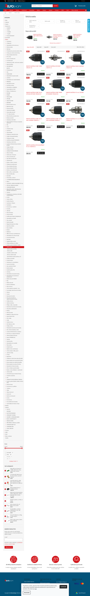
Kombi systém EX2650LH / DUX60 (13, 245)
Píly (7, 125)
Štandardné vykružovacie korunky (14, 328)
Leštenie (8, 78)
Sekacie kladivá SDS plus (12, 335)
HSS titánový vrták (11, 324)
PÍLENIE (8, 95)
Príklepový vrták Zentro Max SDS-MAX (15, 358)
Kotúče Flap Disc (10, 201)
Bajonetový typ (10, 106)
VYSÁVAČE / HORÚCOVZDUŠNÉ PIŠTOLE (15, 183)
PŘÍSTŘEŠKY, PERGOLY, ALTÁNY (13, 423)
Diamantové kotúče (11, 296)
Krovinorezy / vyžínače (11, 207)
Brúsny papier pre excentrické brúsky (15, 360)
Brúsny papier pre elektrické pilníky (14, 362)
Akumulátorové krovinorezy (12, 45)
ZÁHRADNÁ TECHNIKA (11, 415)
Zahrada (7, 22)
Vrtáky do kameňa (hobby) (12, 136)
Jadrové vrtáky (10, 352)
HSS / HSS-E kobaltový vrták (13, 330)
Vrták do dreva (10, 322)
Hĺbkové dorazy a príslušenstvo (13, 233)
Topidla (8, 34)
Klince (8, 181)
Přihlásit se (9, 547)
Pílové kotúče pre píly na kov (13, 116)
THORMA (9, 32)
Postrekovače (10, 60)
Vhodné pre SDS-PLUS (11, 142)
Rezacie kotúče (10, 108)
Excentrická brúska (11, 237)
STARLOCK (9, 43)
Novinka (9, 456)
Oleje (8, 390)
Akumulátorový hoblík (11, 218)
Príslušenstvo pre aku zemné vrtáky (14, 51)
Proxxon (7, 430)
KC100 (8, 197)
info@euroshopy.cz (62, 582)
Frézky (8, 354)
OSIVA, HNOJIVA (10, 428)
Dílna (6, 20)
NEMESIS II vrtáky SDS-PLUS (12, 314)
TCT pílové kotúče (11, 114)
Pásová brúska (10, 212)
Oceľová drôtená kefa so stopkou (14, 331)
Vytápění (8, 28)
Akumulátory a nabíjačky (12, 87)
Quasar (8, 292)
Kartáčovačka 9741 (11, 270)
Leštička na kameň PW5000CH (13, 140)
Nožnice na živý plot (11, 396)
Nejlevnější (39, 47)
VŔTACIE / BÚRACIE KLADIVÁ (12, 185)
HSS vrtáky (9, 318)
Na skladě (10, 452)
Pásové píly (9, 345)
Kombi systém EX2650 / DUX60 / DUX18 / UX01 (15, 382)
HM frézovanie (10, 312)
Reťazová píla (10, 47)
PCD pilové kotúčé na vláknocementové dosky (12, 298)
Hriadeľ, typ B (9, 347)
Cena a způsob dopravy (29, 581)
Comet (8, 294)
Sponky (8, 339)
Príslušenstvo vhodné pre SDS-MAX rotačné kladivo (14, 195)
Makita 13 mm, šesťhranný (12, 349)
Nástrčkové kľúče (10, 226)
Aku (7, 72)
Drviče (8, 398)
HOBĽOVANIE (9, 74)
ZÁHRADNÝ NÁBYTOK (11, 424)
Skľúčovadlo (9, 247)
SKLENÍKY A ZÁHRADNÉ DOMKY (13, 417)
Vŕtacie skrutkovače (11, 156)
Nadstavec (9, 356)
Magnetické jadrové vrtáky (12, 224)
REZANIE (8, 93)
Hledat (55, 5)
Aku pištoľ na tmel (10, 83)
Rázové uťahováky (11, 174)
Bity (7, 280)
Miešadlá (8, 239)
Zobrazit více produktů (55, 43)
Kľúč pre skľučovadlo (11, 254)
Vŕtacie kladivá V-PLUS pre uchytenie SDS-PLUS (14, 122)
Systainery (9, 41)
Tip (8, 458)
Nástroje (8, 49)
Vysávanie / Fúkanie (11, 203)
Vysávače (9, 130)
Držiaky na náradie (10, 258)
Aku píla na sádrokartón (12, 308)
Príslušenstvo (10, 70)
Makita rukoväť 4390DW (12, 279)
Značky (6, 438)
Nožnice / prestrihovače (12, 170)
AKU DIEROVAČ (10, 66)
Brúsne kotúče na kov (11, 104)
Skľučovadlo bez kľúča (12, 249)
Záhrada (8, 210)
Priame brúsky (10, 260)
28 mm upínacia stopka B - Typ (13, 288)
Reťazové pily (10, 384)
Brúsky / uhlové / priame (12, 162)
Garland (7, 407)
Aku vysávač (9, 220)
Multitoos (9, 232)
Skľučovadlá (9, 251)
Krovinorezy (9, 400)
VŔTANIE (8, 99)
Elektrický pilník (10, 222)
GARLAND (9, 411)
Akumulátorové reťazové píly (13, 235)
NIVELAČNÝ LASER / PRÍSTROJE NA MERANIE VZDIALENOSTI (14, 189)
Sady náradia (9, 132)
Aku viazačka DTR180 (11, 266)
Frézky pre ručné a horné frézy (13, 53)
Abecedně (53, 47)
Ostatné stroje (10, 128)
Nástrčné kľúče (10, 64)
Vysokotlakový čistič (11, 89)
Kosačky (8, 209)
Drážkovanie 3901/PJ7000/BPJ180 (14, 216)
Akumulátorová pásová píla (12, 76)
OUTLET (8, 409)
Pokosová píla (10, 214)
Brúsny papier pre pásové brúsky (14, 364)
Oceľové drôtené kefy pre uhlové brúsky (14, 144)
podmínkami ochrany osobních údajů (13, 543)
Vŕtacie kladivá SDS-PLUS (12, 55)
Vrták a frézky (10, 199)
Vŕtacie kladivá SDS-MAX (12, 168)
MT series (9, 56)
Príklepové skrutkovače (12, 164)
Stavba (6, 24)
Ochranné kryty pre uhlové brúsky (14, 373)
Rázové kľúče (9, 228)
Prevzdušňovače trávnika (12, 401)
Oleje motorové (10, 392)
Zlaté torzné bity (10, 303)
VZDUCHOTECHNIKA (11, 110)
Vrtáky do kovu (10, 301)
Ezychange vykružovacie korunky (14, 290)
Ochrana (8, 272)
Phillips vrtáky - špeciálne (12, 305)
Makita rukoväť (10, 282)
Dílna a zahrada (8, 436)
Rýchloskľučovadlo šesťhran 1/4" (14, 256)
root (8, 127)
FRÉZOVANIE (9, 97)
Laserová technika (10, 264)
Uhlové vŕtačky (10, 153)
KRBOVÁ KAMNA (10, 421)
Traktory (8, 388)
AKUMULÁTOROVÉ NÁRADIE (12, 151)
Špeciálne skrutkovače (11, 158)
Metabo (7, 405)
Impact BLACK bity (10, 316)
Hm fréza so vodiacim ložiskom (13, 333)
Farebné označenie (11, 375)
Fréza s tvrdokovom (11, 58)
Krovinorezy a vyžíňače (12, 386)
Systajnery (9, 205)
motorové (9, 394)
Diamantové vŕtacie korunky (13, 366)
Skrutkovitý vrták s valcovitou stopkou (15, 62)
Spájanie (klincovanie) (11, 241)
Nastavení (26, 592)
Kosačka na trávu (10, 85)
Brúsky (8, 310)
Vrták (8, 320)
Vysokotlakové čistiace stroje (13, 403)
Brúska (8, 230)
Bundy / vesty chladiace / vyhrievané (14, 370)
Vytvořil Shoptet (82, 593)
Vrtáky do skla (10, 326)
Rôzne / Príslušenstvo (11, 91)
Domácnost (7, 26)
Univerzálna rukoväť (11, 112)
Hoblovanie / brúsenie (11, 155)
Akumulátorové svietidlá (12, 343)
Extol (6, 434)
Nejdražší (46, 47)
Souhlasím (63, 587)
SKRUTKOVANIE (10, 100)
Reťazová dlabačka (11, 284)
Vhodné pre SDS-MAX (11, 120)
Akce (9, 454)
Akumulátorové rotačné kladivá (13, 79)
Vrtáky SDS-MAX (10, 147)
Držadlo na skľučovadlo (12, 253)
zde (36, 589)
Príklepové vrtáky (10, 138)
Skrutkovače (9, 160)
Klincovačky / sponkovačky (12, 172)
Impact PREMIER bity (11, 337)
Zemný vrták (9, 372)
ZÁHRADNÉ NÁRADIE (11, 187)
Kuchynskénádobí (10, 35)
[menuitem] (5, 10)
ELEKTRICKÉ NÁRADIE (11, 413)
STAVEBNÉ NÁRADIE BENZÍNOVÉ (13, 179)
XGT (7, 377)
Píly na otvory (9, 286)
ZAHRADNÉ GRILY (10, 426)
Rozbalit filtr (13, 461)
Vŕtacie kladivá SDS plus (12, 166)
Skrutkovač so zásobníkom (12, 262)
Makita (6, 39)
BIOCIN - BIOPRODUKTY (11, 419)
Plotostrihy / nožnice (11, 177)
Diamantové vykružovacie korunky (14, 307)
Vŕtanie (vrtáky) (10, 149)
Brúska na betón (10, 118)
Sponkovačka (9, 341)
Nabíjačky (9, 81)
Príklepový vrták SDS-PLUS (12, 134)
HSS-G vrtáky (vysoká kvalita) (13, 368)
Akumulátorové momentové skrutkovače (13, 276)
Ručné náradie (10, 268)
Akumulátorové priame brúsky (13, 274)
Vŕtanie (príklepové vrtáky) (12, 243)
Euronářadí (7, 37)
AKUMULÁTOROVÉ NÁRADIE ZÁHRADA (14, 379)
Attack (8, 30)
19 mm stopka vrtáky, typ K (12, 351)
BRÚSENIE (9, 102)
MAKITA (8, 68)
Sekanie (8, 192)
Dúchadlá (9, 176)
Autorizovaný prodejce (45, 583)
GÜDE (6, 432)
